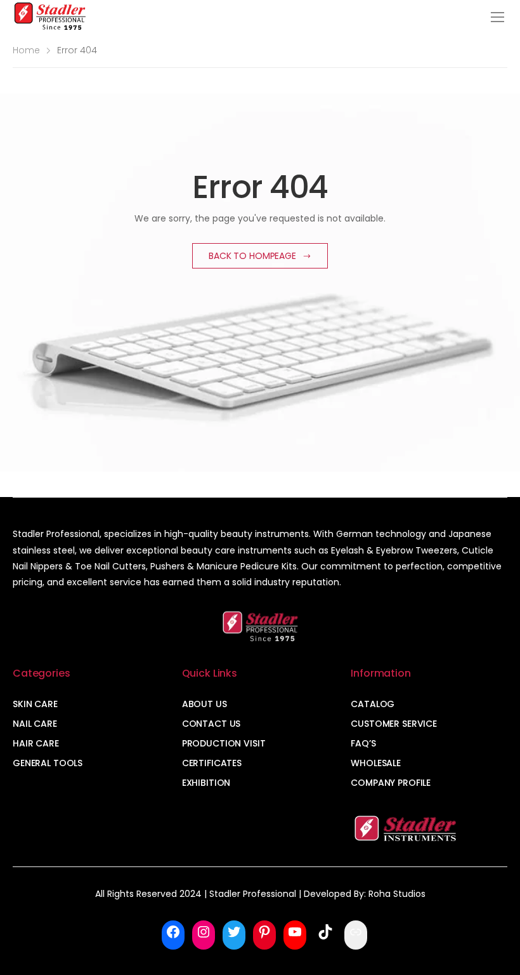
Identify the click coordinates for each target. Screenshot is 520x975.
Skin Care (35, 704)
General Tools (47, 763)
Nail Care (35, 723)
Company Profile (391, 782)
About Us (204, 704)
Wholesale (376, 763)
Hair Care (36, 743)
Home (26, 50)
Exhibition (206, 782)
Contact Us (211, 723)
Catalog (372, 704)
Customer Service (394, 723)
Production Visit (224, 743)
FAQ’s (363, 743)
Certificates (212, 763)
